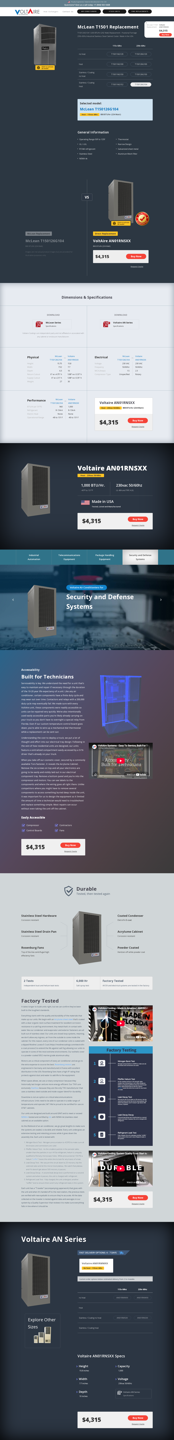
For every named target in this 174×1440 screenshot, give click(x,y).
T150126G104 (141, 84)
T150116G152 (117, 84)
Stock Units (114, 11)
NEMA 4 (24, 1117)
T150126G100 (141, 64)
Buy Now (136, 256)
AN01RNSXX (142, 1318)
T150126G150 (141, 74)
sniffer (35, 1159)
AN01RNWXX (142, 1297)
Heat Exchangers (50, 11)
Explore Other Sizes (42, 1323)
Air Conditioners (89, 11)
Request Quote (137, 266)
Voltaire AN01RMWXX (95, 1265)
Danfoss (35, 1088)
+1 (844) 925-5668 (102, 5)
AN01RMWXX (122, 1297)
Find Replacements (140, 11)
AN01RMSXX (122, 1318)
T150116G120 (117, 54)
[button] (13, 600)
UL (50, 1117)
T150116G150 (117, 74)
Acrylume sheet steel (63, 1019)
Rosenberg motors (63, 1064)
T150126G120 (141, 54)
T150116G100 (117, 64)
